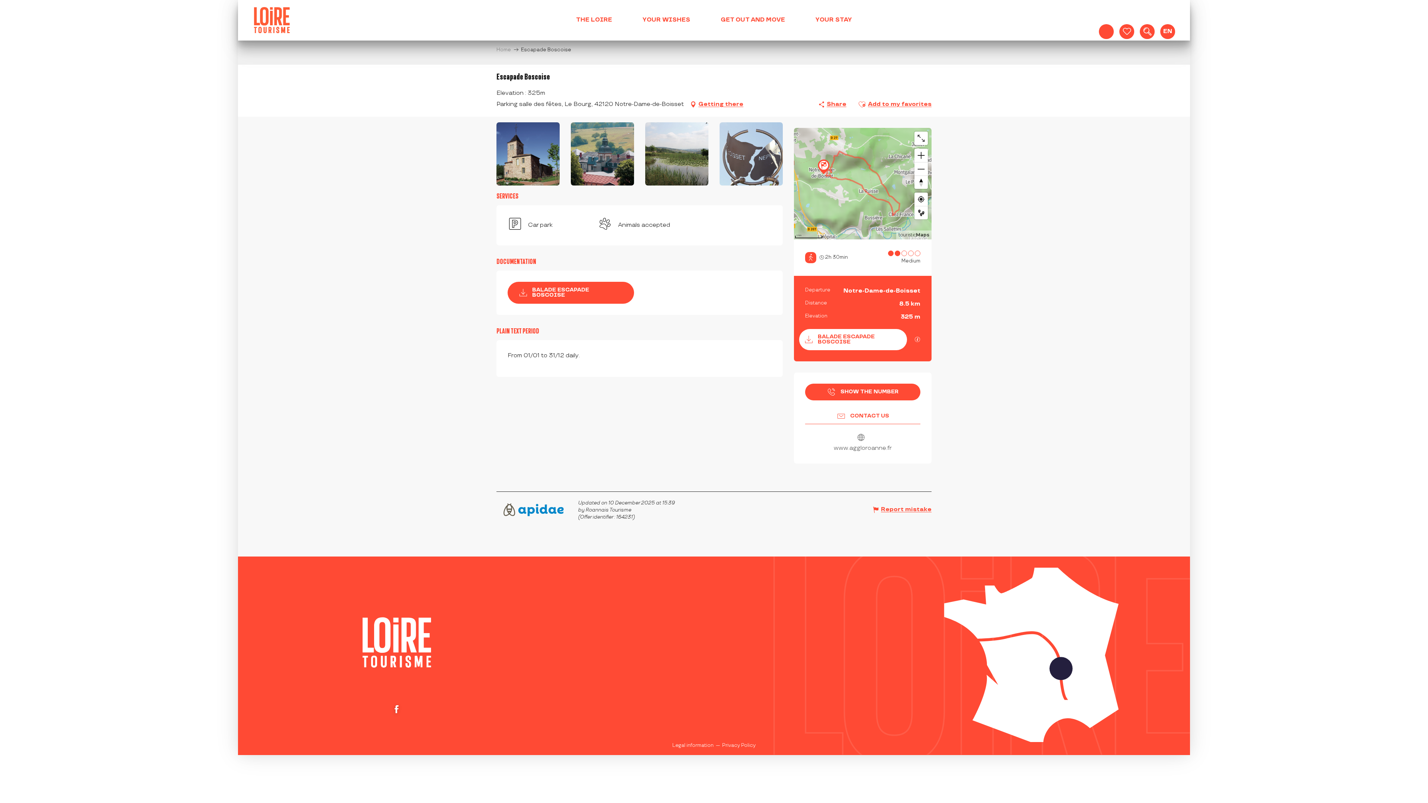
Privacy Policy (739, 745)
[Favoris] (1126, 31)
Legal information (693, 745)
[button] (1147, 31)
